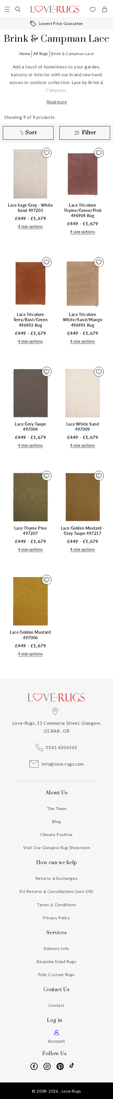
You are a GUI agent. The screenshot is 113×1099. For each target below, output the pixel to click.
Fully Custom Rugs (56, 974)
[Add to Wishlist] (47, 153)
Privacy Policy (56, 917)
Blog (56, 821)
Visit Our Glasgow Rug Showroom (56, 847)
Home (24, 53)
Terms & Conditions (56, 904)
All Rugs (40, 53)
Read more (56, 101)
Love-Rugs (71, 1091)
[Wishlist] (92, 10)
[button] (7, 9)
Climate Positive (56, 834)
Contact (56, 1005)
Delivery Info (56, 948)
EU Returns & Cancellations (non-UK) (56, 891)
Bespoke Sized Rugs (56, 961)
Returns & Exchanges (56, 878)
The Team (57, 808)
